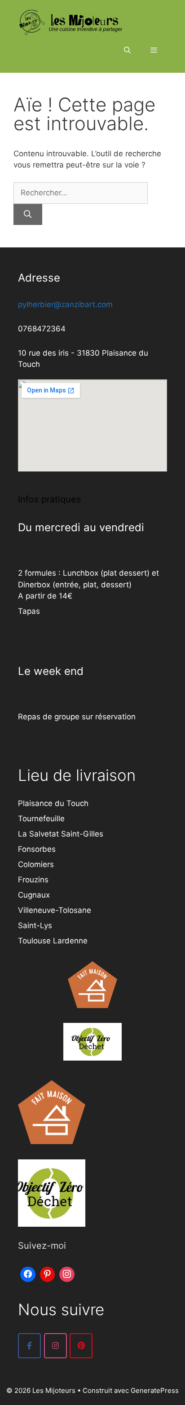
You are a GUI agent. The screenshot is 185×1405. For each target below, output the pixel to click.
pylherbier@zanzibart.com (65, 304)
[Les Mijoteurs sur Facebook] (29, 1345)
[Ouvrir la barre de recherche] (127, 50)
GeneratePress (155, 1390)
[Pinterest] (47, 1273)
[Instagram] (67, 1273)
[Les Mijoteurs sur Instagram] (55, 1345)
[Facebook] (28, 1273)
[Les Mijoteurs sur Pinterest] (81, 1345)
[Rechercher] (27, 214)
